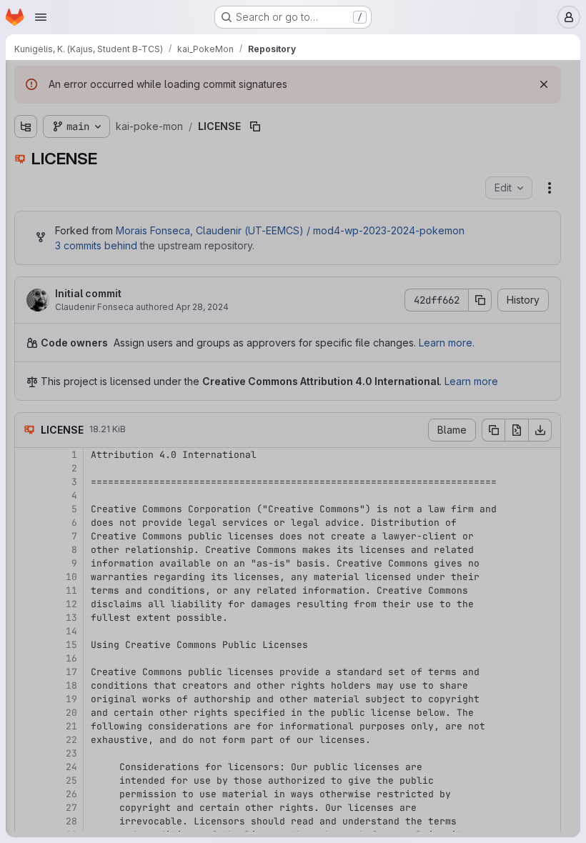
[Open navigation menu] (40, 17)
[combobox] (117, 108)
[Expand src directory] (25, 156)
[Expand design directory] (25, 133)
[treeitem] (118, 133)
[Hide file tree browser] (25, 80)
